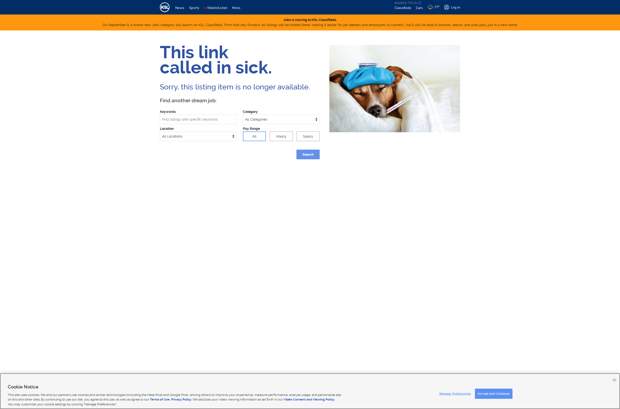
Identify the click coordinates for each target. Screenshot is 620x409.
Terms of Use (160, 399)
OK (614, 379)
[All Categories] (281, 119)
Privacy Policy (181, 399)
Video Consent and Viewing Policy (309, 399)
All (254, 136)
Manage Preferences (455, 393)
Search (308, 154)
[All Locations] (198, 136)
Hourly (281, 136)
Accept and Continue (494, 393)
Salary (308, 136)
